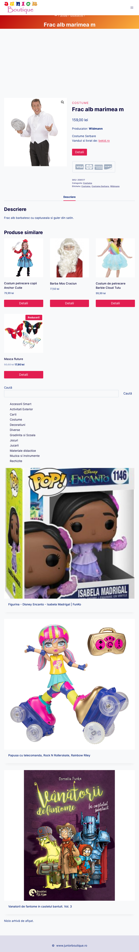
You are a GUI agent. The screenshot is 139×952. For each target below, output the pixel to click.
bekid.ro (104, 140)
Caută (8, 387)
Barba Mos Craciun (63, 283)
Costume (80, 103)
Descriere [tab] (69, 197)
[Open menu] (132, 7)
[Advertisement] (69, 66)
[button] (62, 102)
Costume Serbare (100, 186)
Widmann (115, 186)
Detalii (79, 152)
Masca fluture (13, 359)
